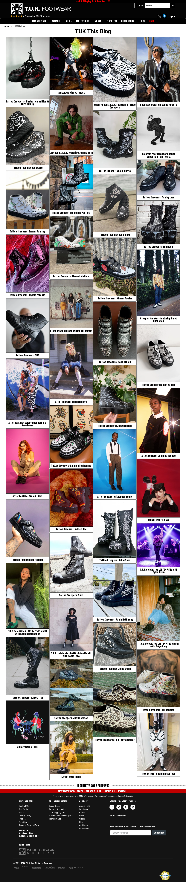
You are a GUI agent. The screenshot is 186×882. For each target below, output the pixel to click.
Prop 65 (22, 819)
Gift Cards (23, 809)
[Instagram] (125, 807)
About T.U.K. (84, 806)
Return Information (57, 809)
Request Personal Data (29, 825)
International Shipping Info (61, 816)
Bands (82, 812)
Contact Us (24, 806)
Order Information (58, 801)
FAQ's (21, 812)
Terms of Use (55, 819)
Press (81, 816)
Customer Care (26, 801)
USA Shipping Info (57, 812)
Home (6, 26)
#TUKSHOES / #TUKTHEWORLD (122, 801)
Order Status (54, 806)
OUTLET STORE (25, 845)
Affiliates (83, 825)
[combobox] (157, 5)
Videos (82, 819)
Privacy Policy (25, 816)
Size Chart (23, 822)
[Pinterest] (132, 807)
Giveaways (84, 828)
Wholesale (84, 809)
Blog (81, 822)
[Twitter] (118, 807)
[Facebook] (111, 807)
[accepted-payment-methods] (50, 868)
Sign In (172, 16)
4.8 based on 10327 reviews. (37, 16)
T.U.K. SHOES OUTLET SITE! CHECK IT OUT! (111, 791)
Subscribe (159, 833)
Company (83, 801)
